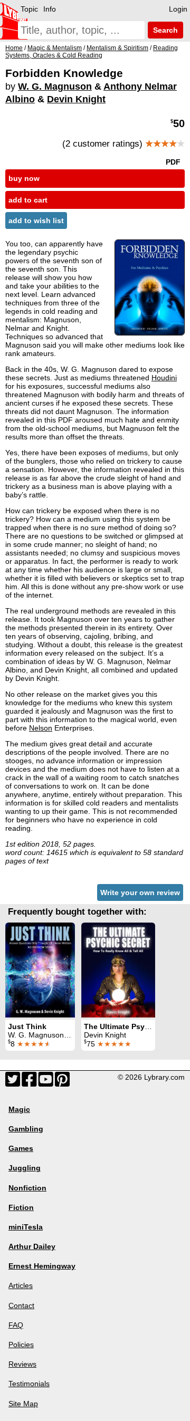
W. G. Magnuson (55, 86)
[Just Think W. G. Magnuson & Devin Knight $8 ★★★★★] (40, 970)
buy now (24, 178)
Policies (21, 1344)
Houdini (164, 377)
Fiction (21, 1207)
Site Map (23, 1403)
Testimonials (29, 1383)
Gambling (25, 1129)
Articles (20, 1285)
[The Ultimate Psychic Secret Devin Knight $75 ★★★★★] (118, 970)
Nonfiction (27, 1188)
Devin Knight (76, 99)
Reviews (22, 1364)
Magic (19, 1109)
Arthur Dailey (31, 1246)
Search (164, 30)
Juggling (24, 1168)
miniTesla (25, 1227)
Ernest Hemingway (41, 1266)
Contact (21, 1305)
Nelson (40, 728)
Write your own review (140, 892)
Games (20, 1148)
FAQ (15, 1325)
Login (178, 9)
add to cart (28, 200)
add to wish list (36, 220)
